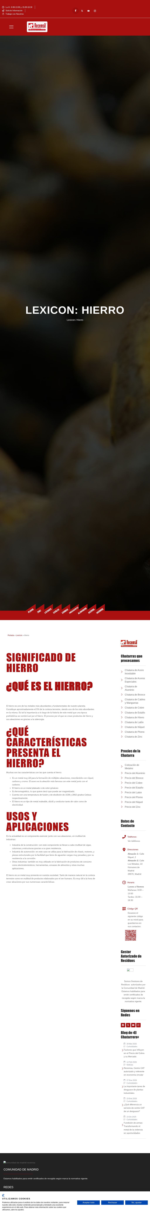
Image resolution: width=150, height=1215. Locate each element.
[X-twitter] (128, 1025)
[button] (11, 27)
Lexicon (19, 635)
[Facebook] (75, 10)
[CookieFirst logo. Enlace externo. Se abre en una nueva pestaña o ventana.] (3, 1195)
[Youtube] (88, 10)
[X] (82, 10)
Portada (11, 635)
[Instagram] (95, 10)
